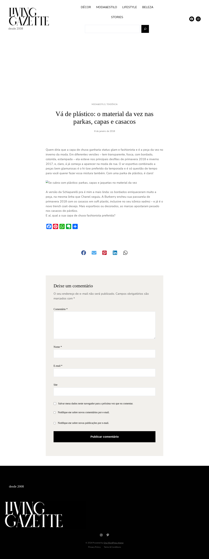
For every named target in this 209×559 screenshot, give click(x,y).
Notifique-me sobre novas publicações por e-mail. (83, 423)
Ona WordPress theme (113, 543)
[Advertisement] (104, 65)
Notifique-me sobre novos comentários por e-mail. (83, 412)
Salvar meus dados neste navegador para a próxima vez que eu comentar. (95, 403)
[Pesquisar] (145, 29)
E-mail (58, 365)
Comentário (61, 309)
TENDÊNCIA (112, 104)
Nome (58, 346)
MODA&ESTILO (98, 104)
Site (55, 384)
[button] (83, 252)
